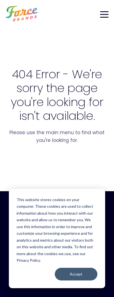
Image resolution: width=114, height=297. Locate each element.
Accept (76, 274)
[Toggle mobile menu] (104, 13)
